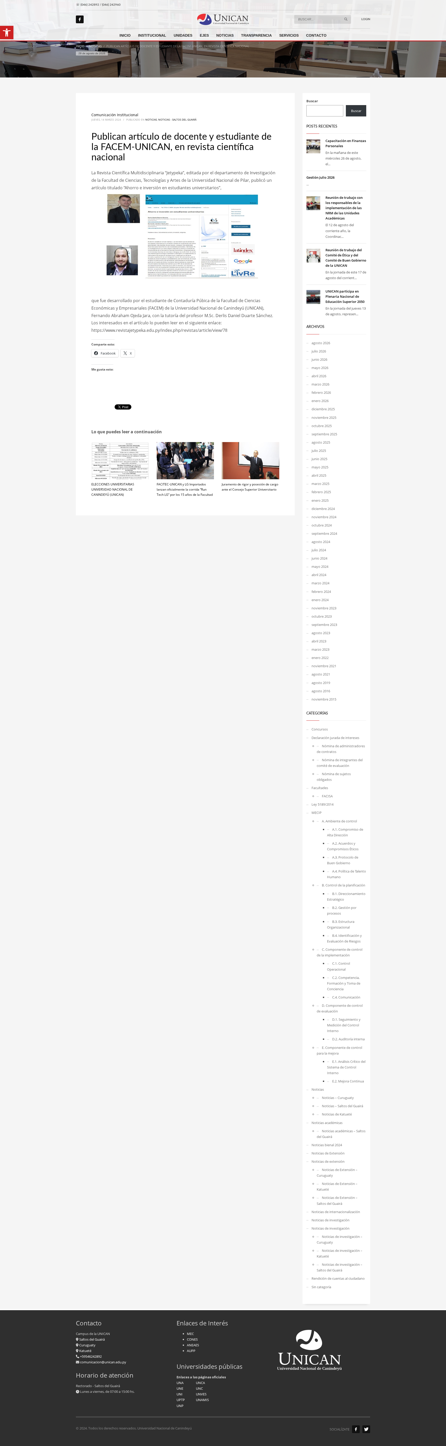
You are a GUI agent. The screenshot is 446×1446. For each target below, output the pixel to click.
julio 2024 (319, 550)
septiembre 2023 (324, 624)
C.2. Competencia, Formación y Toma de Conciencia (343, 983)
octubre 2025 (322, 425)
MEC (190, 1333)
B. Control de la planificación (343, 885)
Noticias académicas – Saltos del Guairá (341, 1134)
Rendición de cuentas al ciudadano (338, 1278)
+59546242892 (90, 1356)
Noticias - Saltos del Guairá (177, 119)
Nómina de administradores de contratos (341, 749)
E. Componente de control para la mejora (339, 1050)
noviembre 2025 (324, 417)
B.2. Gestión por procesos (341, 910)
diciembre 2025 (323, 409)
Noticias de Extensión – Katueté (337, 1186)
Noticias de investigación (330, 1220)
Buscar (312, 101)
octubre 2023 (322, 616)
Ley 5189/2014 (322, 804)
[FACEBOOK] (356, 1429)
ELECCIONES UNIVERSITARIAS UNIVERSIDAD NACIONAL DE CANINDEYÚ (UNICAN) (112, 489)
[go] (345, 19)
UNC (199, 1388)
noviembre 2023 (324, 608)
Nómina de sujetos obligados (334, 777)
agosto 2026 (321, 343)
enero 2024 (320, 600)
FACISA (327, 796)
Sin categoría (321, 1287)
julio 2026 (319, 351)
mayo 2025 (320, 467)
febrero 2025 (321, 492)
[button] (6, 32)
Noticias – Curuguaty (338, 1097)
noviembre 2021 (324, 666)
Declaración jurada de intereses (335, 737)
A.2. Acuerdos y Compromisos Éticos (343, 846)
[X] (366, 1429)
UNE (180, 1388)
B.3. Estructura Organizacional (340, 924)
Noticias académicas (327, 1122)
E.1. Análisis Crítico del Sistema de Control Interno (346, 1067)
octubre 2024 (322, 525)
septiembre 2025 (324, 434)
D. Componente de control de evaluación (340, 1008)
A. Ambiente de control (339, 821)
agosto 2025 (321, 442)
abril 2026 (319, 376)
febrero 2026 (321, 392)
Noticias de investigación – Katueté (339, 1253)
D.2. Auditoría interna (348, 1039)
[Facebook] (80, 19)
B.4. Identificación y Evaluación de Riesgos (344, 938)
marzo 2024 (320, 583)
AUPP (191, 1350)
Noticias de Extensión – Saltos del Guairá (337, 1200)
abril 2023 (319, 641)
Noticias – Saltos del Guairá (342, 1106)
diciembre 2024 (323, 508)
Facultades (320, 787)
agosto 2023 (321, 633)
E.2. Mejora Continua (348, 1081)
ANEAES (193, 1345)
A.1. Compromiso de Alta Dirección (345, 832)
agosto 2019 (321, 682)
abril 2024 (319, 574)
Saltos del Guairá (92, 1339)
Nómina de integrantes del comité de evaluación (340, 763)
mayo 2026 (320, 367)
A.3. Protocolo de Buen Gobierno (342, 860)
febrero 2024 (321, 591)
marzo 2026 (320, 384)
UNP (180, 1405)
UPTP (181, 1399)
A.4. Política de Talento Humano (346, 874)
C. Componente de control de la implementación (339, 952)
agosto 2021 (321, 674)
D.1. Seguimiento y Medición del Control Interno (344, 1025)
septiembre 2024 (324, 533)
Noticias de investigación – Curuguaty (339, 1239)
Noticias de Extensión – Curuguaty (337, 1172)
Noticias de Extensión (328, 1153)
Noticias (151, 119)
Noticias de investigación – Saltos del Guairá (339, 1267)
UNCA (200, 1382)
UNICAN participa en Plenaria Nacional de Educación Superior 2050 (344, 296)
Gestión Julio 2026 (320, 177)
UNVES (201, 1394)
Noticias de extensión (328, 1161)
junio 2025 (319, 459)
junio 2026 (319, 359)
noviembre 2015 (324, 699)
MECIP (317, 812)
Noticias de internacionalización (336, 1211)
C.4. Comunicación (346, 997)
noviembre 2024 (324, 517)
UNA (180, 1382)
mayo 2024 (320, 566)
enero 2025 (320, 500)
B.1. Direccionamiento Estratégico (346, 896)
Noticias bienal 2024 (327, 1145)
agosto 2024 (321, 541)
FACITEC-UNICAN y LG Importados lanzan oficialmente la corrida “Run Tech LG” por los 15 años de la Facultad (185, 489)
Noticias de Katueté (337, 1114)
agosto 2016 (321, 691)
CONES (192, 1339)
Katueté (84, 1350)
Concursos (320, 729)
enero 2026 (320, 400)
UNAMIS (202, 1399)
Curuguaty (86, 1345)
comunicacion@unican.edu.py (103, 1362)
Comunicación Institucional (114, 114)
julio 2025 (319, 450)
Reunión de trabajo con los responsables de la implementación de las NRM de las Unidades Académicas (344, 208)
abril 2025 (319, 475)
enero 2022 (320, 657)
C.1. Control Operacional (338, 966)
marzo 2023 (320, 649)
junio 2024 (319, 558)
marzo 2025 (320, 483)
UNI (179, 1394)
